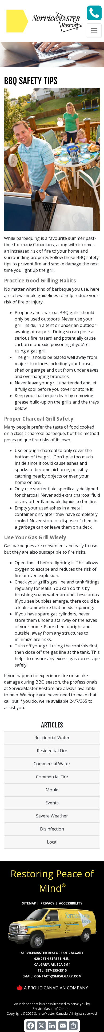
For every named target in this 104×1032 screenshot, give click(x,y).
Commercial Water (52, 764)
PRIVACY (47, 903)
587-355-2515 (56, 970)
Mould (52, 790)
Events (52, 803)
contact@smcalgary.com (58, 976)
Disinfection (52, 829)
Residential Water (52, 738)
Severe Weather (52, 816)
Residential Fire (52, 751)
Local (52, 842)
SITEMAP (29, 903)
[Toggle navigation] (94, 30)
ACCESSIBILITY (70, 903)
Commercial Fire (52, 777)
